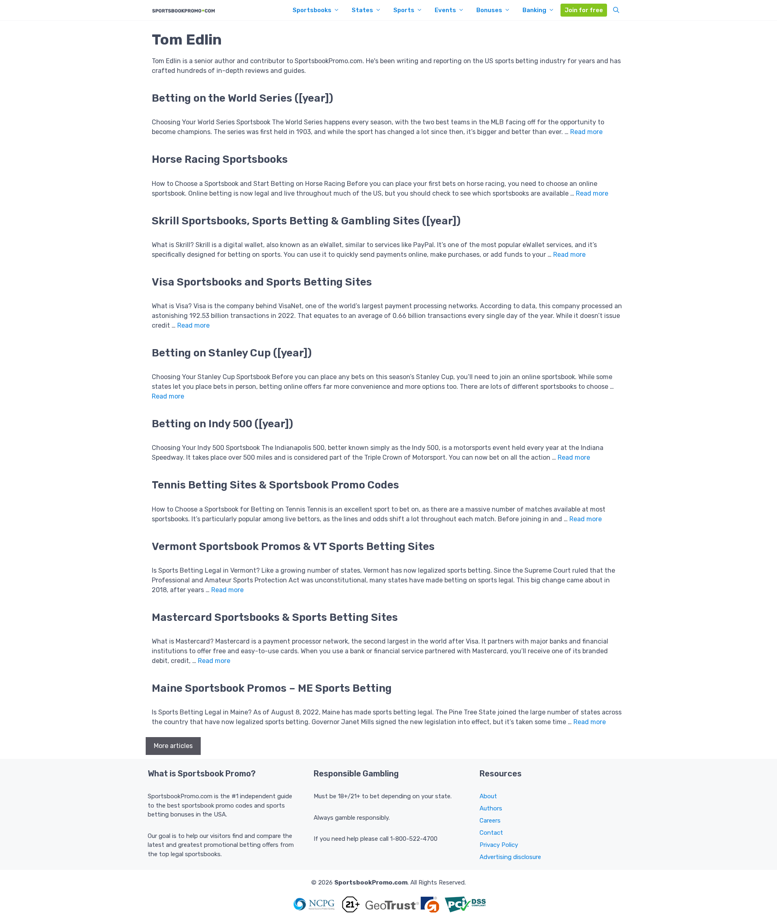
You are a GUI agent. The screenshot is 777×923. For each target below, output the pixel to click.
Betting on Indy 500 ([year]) (222, 424)
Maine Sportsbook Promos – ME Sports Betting (272, 688)
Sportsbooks (312, 10)
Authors (491, 808)
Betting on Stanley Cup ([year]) (232, 353)
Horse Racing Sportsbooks (220, 159)
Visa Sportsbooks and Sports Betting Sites (262, 282)
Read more (586, 132)
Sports (403, 10)
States (362, 10)
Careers (490, 820)
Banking (534, 10)
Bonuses (489, 10)
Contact (491, 832)
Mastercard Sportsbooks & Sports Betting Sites (275, 617)
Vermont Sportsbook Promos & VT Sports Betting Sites (293, 546)
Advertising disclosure (510, 857)
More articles (173, 746)
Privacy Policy (499, 844)
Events (445, 10)
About (488, 796)
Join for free (584, 10)
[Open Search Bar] (616, 10)
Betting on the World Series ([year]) (242, 98)
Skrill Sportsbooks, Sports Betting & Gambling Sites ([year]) (306, 221)
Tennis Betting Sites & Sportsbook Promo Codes (275, 485)
